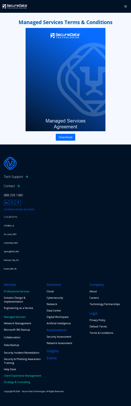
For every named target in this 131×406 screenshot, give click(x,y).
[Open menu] (125, 6)
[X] (12, 202)
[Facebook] (18, 202)
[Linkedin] (6, 202)
